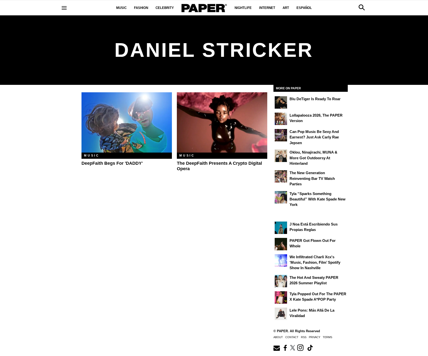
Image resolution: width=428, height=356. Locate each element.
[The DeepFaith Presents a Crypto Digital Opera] (222, 122)
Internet (267, 8)
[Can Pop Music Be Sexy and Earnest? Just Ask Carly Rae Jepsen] (281, 135)
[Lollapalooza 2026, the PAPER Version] (281, 119)
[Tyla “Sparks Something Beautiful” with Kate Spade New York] (281, 197)
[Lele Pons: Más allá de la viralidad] (281, 314)
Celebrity (165, 8)
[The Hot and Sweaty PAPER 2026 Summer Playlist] (281, 281)
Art (286, 8)
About (278, 337)
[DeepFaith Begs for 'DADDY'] (126, 122)
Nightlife (243, 8)
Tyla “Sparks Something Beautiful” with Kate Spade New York (318, 199)
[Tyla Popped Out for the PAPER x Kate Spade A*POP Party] (281, 297)
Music (121, 8)
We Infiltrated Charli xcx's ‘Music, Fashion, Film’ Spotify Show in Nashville (315, 262)
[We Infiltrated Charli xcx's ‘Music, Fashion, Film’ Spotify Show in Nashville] (281, 260)
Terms (327, 337)
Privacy (314, 337)
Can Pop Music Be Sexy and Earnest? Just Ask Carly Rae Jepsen (314, 137)
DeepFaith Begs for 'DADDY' (112, 163)
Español (304, 8)
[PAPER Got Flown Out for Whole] (281, 244)
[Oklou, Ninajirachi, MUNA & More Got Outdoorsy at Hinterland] (281, 156)
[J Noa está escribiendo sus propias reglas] (281, 228)
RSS (303, 337)
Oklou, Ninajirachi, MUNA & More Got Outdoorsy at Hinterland (313, 157)
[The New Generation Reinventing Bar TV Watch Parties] (281, 176)
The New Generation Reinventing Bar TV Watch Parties (312, 178)
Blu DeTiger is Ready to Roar (315, 99)
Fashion (141, 8)
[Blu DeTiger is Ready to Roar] (281, 102)
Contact (291, 337)
